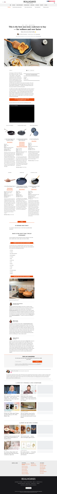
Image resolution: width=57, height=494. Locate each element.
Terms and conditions (21, 483)
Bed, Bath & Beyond (13, 253)
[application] (21, 114)
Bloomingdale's (12, 255)
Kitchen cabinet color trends (28, 7)
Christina (27, 306)
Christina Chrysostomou (23, 34)
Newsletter (33, 70)
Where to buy (26, 79)
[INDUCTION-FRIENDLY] (34, 132)
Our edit (25, 77)
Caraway (11, 256)
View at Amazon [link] (21, 142)
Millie (21, 323)
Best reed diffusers (42, 468)
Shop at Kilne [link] (34, 141)
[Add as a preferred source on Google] (28, 488)
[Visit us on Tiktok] (54, 1)
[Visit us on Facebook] (47, 1)
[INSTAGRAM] (11, 372)
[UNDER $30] (22, 179)
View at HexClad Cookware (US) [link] (22, 146)
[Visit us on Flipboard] (53, 1)
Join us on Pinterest (25, 470)
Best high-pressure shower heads (17, 7)
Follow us (28, 70)
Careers (38, 483)
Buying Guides (38, 34)
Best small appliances (43, 471)
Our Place (11, 265)
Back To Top (53, 492)
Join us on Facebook (25, 472)
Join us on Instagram (25, 467)
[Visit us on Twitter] (48, 1)
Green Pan (12, 260)
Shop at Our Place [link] (10, 189)
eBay (11, 258)
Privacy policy (28, 483)
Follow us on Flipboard (25, 473)
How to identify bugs (37, 7)
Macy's (11, 263)
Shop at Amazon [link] (21, 189)
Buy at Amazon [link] (9, 142)
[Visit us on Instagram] (52, 1)
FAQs (25, 78)
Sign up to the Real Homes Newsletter (26, 464)
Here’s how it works (38, 36)
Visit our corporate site (39, 491)
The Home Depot (13, 270)
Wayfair (11, 273)
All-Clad (11, 250)
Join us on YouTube (25, 466)
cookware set (13, 203)
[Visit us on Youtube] (50, 1)
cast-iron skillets (26, 238)
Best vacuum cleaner (43, 465)
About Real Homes (33, 465)
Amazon (11, 251)
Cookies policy (33, 483)
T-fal (11, 268)
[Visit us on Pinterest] (49, 1)
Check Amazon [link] (34, 189)
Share (11, 70)
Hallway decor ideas (46, 7)
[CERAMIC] (9, 179)
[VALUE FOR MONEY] (9, 132)
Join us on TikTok (24, 469)
